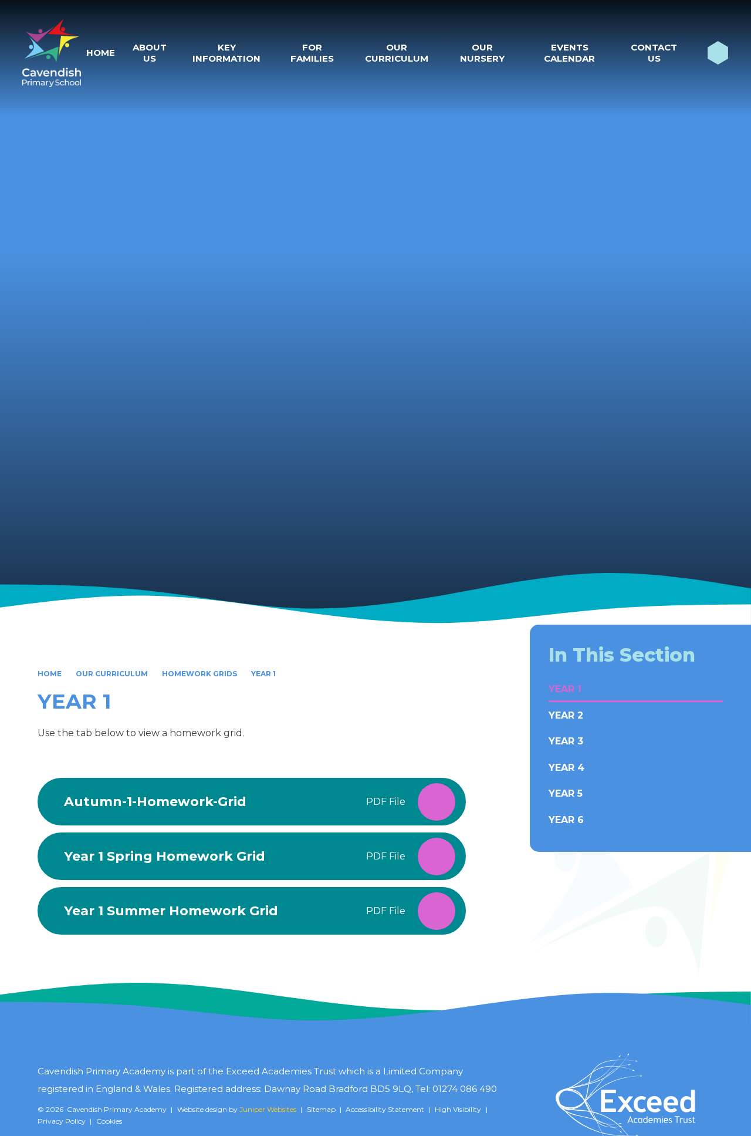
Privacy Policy (62, 1121)
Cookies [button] (109, 1121)
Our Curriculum (112, 673)
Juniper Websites (267, 1109)
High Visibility (458, 1109)
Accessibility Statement (385, 1109)
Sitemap (321, 1109)
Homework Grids (199, 673)
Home (50, 673)
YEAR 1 (263, 673)
